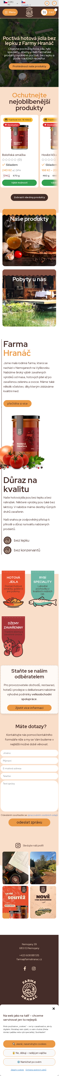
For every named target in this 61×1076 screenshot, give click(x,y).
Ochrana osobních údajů (36, 1069)
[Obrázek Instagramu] (15, 868)
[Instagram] (34, 969)
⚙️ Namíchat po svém (29, 1062)
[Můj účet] (47, 3)
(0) (20, 159)
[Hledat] (54, 3)
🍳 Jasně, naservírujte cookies (29, 1044)
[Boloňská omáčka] (19, 134)
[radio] (6, 176)
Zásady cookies (17, 1069)
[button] (53, 1008)
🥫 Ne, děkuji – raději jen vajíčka (29, 1053)
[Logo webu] (29, 12)
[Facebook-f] (25, 969)
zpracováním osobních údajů (42, 815)
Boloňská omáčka (14, 155)
